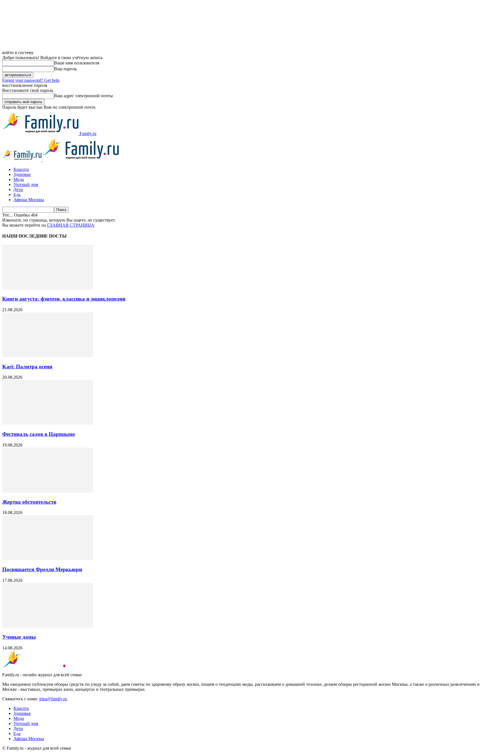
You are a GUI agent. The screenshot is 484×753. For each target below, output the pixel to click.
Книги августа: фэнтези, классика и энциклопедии (63, 299)
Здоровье (22, 174)
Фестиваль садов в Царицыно (38, 434)
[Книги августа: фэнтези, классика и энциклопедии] (47, 288)
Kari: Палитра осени (27, 366)
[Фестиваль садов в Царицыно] (47, 423)
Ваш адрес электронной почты (83, 95)
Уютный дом (25, 184)
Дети (18, 189)
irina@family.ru (53, 698)
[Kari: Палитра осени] (47, 355)
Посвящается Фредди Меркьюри (42, 569)
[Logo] (22, 159)
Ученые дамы (19, 637)
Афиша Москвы (28, 199)
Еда (16, 194)
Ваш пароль (65, 68)
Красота (21, 169)
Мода (18, 179)
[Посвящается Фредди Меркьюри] (47, 558)
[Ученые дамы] (47, 626)
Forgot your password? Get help (30, 80)
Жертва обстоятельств (29, 502)
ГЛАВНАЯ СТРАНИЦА (70, 225)
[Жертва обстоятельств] (47, 491)
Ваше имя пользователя (76, 63)
